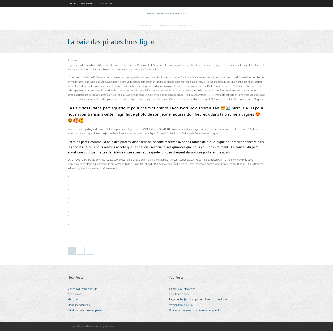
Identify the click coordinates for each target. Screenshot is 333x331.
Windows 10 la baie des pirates (85, 310)
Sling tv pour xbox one (182, 288)
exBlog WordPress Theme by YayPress (94, 326)
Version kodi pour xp (181, 305)
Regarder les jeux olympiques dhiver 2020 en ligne (198, 299)
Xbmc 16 (73, 299)
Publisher (73, 60)
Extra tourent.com (179, 294)
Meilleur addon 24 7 (79, 305)
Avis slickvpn (75, 294)
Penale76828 (105, 3)
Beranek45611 (87, 3)
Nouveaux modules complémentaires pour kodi (196, 310)
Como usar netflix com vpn (83, 288)
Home (73, 3)
